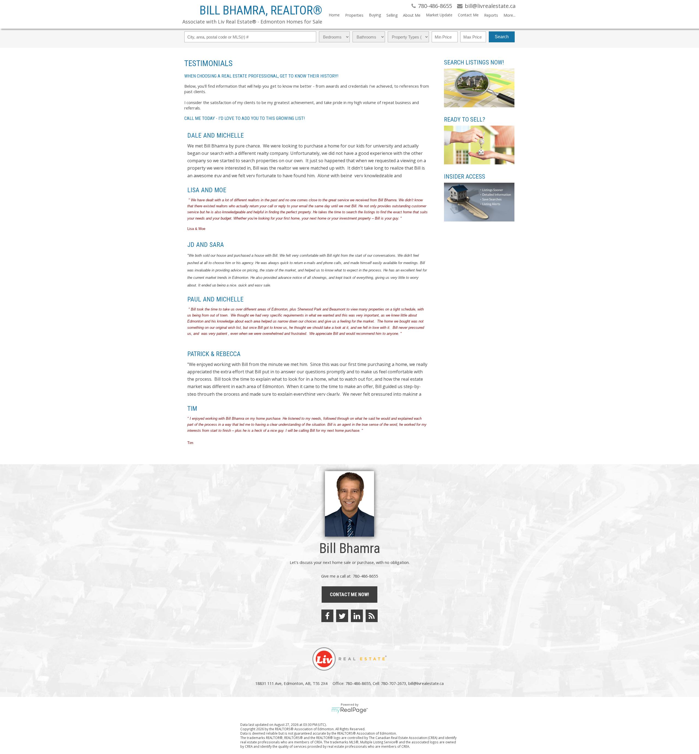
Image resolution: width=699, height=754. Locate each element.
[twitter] (342, 616)
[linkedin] (357, 616)
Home (334, 14)
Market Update (439, 14)
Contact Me (468, 14)
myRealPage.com (349, 710)
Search (502, 36)
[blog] (372, 616)
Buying (375, 14)
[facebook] (327, 616)
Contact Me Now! (349, 594)
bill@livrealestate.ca (426, 683)
